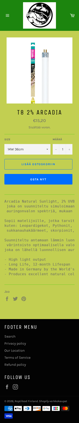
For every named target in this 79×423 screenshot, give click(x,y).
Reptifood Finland (26, 401)
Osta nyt (38, 179)
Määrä (57, 139)
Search (10, 336)
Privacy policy (15, 343)
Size (7, 139)
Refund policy (15, 364)
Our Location (14, 350)
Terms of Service (17, 357)
